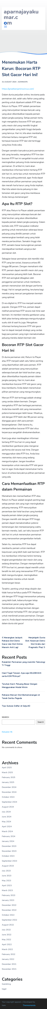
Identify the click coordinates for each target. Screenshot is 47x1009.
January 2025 (8, 782)
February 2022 (8, 954)
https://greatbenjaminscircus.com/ (18, 88)
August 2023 (8, 866)
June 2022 (6, 934)
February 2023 (8, 895)
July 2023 (6, 871)
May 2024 (6, 821)
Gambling (6, 984)
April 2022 (7, 944)
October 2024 (8, 797)
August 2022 (8, 925)
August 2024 (8, 807)
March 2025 (7, 772)
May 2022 (6, 939)
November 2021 (9, 969)
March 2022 (7, 949)
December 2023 (9, 846)
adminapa (23, 82)
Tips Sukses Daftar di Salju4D (16, 706)
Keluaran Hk (7, 732)
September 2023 (9, 861)
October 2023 (8, 856)
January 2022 (8, 959)
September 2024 (9, 802)
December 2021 (9, 964)
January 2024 (8, 841)
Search (5, 717)
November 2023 (9, 851)
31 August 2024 (9, 82)
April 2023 (7, 885)
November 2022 (9, 910)
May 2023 (6, 880)
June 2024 (6, 816)
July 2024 (6, 812)
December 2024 (9, 787)
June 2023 (6, 875)
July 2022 (6, 929)
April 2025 (7, 767)
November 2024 (9, 792)
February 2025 (8, 777)
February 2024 (8, 836)
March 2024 (7, 831)
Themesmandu (29, 1005)
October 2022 (8, 915)
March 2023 (7, 890)
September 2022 (9, 920)
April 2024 (7, 826)
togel (4, 989)
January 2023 (8, 900)
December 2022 (9, 905)
